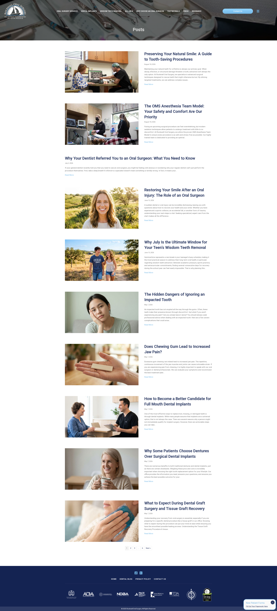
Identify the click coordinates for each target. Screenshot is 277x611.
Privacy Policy (143, 579)
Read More (148, 84)
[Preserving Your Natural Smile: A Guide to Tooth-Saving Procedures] (101, 72)
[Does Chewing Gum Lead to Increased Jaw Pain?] (101, 364)
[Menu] (258, 11)
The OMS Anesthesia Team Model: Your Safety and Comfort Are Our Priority (174, 111)
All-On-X (129, 11)
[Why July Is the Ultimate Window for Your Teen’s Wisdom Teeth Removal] (101, 260)
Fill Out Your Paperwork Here (257, 606)
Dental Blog (126, 579)
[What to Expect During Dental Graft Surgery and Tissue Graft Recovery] (101, 521)
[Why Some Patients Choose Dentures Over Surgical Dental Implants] (101, 469)
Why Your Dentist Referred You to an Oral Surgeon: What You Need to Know (130, 158)
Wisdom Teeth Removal (111, 11)
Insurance (196, 11)
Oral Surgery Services (67, 11)
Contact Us (160, 579)
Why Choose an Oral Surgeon (150, 11)
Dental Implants (89, 11)
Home (114, 579)
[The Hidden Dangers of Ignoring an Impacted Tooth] (101, 312)
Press (185, 11)
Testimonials (173, 11)
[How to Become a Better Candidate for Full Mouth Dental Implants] (101, 417)
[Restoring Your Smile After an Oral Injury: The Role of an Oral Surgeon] (101, 208)
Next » (148, 548)
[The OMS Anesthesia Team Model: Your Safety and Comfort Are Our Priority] (101, 124)
